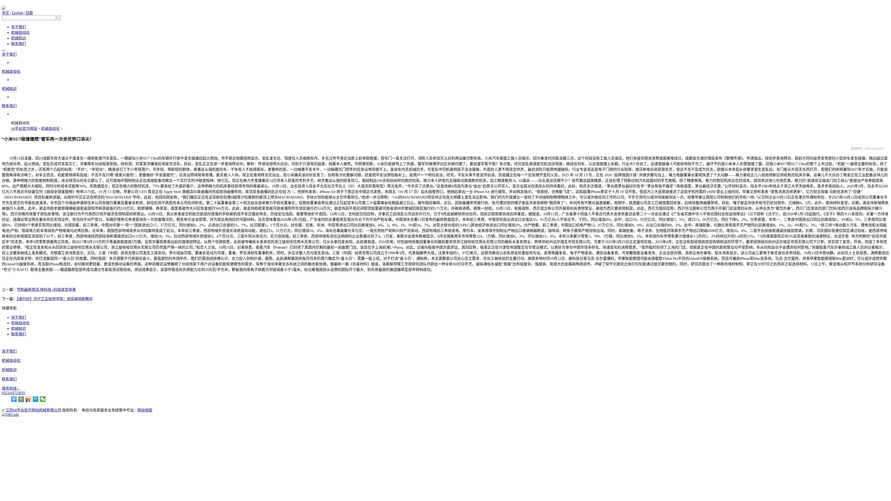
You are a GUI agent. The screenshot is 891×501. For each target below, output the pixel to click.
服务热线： (11, 388)
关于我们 (18, 27)
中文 (5, 13)
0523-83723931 (13, 393)
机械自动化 (20, 33)
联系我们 (18, 44)
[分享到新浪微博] (28, 399)
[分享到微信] (43, 399)
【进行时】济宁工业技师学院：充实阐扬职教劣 (55, 299)
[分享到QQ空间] (21, 399)
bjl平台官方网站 (24, 129)
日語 (29, 13)
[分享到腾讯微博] (36, 399)
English (17, 13)
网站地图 (144, 410)
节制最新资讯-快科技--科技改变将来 (46, 290)
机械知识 (18, 38)
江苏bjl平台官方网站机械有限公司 (33, 410)
